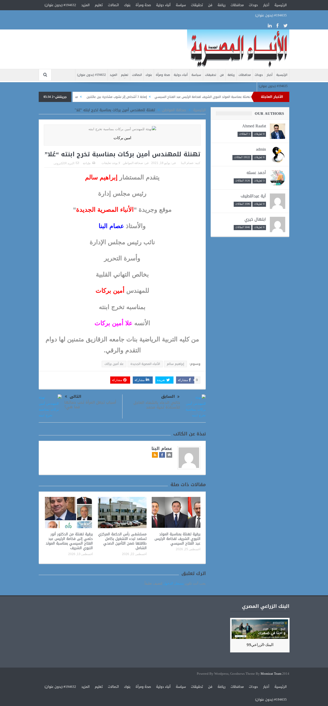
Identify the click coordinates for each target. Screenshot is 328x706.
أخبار (266, 5)
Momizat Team (271, 674)
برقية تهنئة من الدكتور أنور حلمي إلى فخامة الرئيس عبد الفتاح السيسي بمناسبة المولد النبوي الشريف (69, 541)
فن (210, 5)
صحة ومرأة (143, 5)
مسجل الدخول (173, 583)
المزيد (85, 5)
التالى (75, 396)
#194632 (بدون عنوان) (60, 5)
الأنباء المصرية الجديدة (145, 364)
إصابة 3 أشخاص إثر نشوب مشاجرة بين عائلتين (130, 97)
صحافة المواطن (133, 163)
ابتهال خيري (255, 219)
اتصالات (113, 5)
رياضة (221, 5)
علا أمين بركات (114, 364)
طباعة (87, 163)
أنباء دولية (163, 5)
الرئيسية (280, 5)
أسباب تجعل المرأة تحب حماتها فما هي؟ (90, 405)
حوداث (253, 5)
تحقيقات (197, 5)
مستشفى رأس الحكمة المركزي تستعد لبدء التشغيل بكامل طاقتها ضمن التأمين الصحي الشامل (122, 541)
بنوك (127, 5)
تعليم (99, 5)
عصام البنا (187, 163)
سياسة (181, 5)
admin (261, 149)
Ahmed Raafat (254, 126)
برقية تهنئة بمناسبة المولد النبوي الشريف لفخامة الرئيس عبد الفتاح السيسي (221, 97)
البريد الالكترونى (64, 163)
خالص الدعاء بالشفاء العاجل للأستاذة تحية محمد (157, 405)
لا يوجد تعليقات (110, 163)
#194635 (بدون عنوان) (271, 15)
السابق (168, 396)
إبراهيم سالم (175, 364)
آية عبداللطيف (253, 196)
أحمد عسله (256, 173)
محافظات (237, 5)
